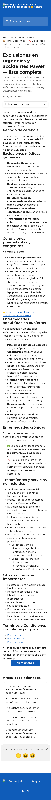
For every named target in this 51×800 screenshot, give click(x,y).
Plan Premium (15, 638)
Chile (29, 38)
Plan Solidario (15, 642)
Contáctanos (25, 662)
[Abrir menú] (45, 7)
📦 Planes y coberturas (14, 41)
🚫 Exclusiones (36, 41)
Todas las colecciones (13, 38)
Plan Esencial (14, 635)
